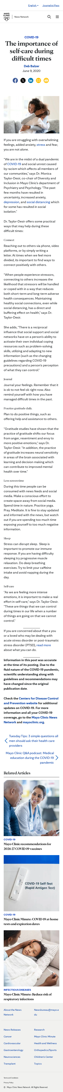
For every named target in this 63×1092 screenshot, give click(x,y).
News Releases (12, 1029)
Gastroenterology (13, 1050)
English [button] (32, 5)
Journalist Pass (51, 5)
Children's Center (43, 1056)
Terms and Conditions (11, 1078)
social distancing (38, 202)
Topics (38, 1063)
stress (41, 145)
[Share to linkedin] (31, 80)
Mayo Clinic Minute (44, 1036)
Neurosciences (12, 1056)
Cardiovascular (12, 1043)
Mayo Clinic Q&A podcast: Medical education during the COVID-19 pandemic (30, 757)
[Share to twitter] (23, 80)
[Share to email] (39, 80)
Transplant (9, 1063)
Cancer (8, 1036)
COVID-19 (14, 164)
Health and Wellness (45, 1043)
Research (39, 1029)
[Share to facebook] (16, 80)
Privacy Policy (8, 1082)
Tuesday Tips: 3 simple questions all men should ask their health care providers (33, 741)
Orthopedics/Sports (45, 1050)
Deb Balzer (31, 66)
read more (43, 645)
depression (11, 202)
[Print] (46, 80)
